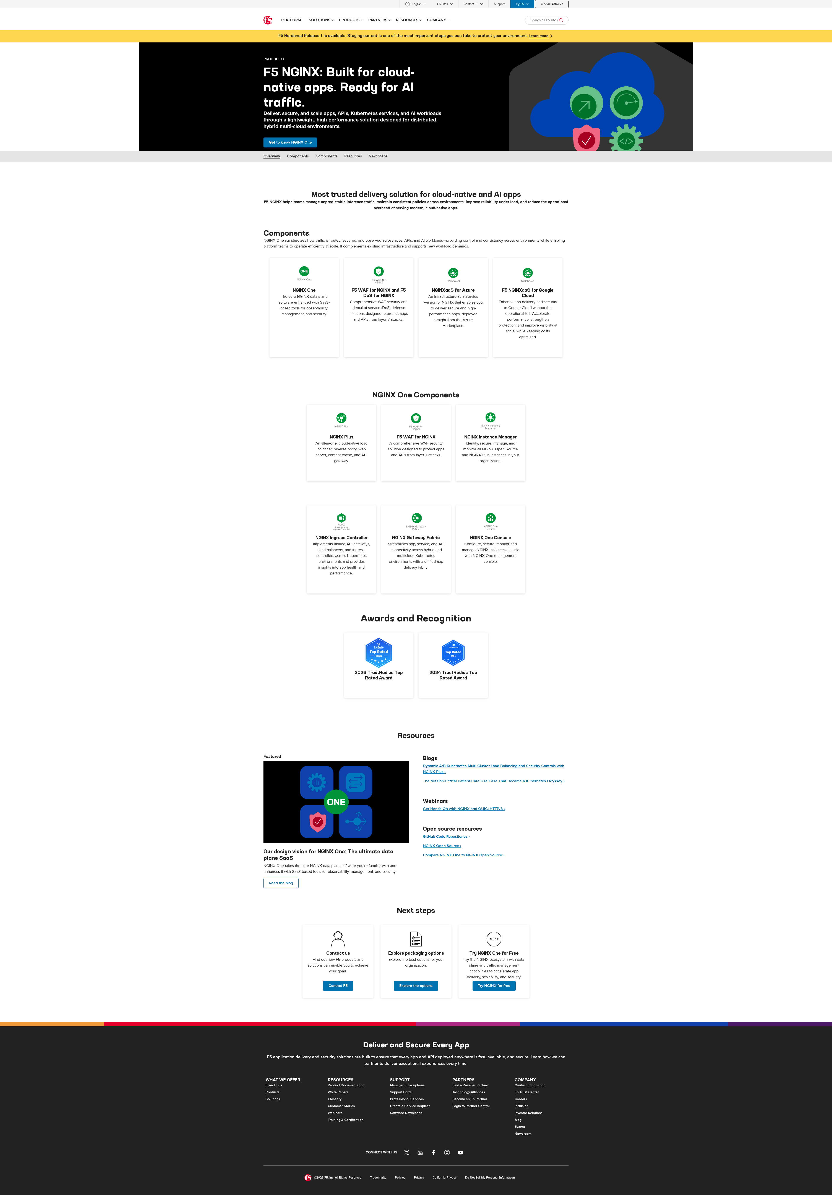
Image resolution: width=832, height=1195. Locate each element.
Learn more (538, 36)
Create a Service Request (410, 1106)
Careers (521, 1099)
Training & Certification (345, 1120)
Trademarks (378, 1177)
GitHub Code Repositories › (446, 836)
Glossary (334, 1099)
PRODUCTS (273, 59)
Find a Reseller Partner (470, 1085)
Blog (518, 1120)
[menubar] (416, 4)
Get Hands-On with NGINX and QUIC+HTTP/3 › (464, 809)
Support (499, 4)
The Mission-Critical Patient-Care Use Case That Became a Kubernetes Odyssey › (494, 781)
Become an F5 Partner (469, 1099)
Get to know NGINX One (290, 142)
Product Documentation (346, 1085)
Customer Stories (341, 1106)
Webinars (335, 1113)
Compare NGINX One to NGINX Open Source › (463, 855)
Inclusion (521, 1106)
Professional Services (407, 1099)
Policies (400, 1177)
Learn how (541, 1057)
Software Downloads (406, 1113)
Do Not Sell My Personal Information (490, 1177)
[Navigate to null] (336, 802)
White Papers (338, 1092)
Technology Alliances (468, 1092)
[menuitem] (416, 4)
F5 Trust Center (527, 1092)
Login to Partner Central (471, 1106)
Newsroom (523, 1134)
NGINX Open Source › (442, 846)
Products (273, 1092)
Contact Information (530, 1085)
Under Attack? (552, 4)
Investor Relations (529, 1113)
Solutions (273, 1099)
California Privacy (445, 1177)
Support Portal (401, 1092)
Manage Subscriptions (407, 1085)
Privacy (419, 1177)
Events (520, 1127)
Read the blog (281, 883)
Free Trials (274, 1085)
